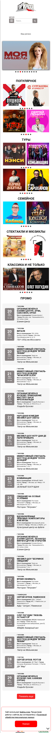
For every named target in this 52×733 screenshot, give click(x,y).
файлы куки (25, 712)
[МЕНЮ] (11, 21)
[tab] (15, 71)
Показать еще (26, 696)
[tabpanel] (26, 55)
